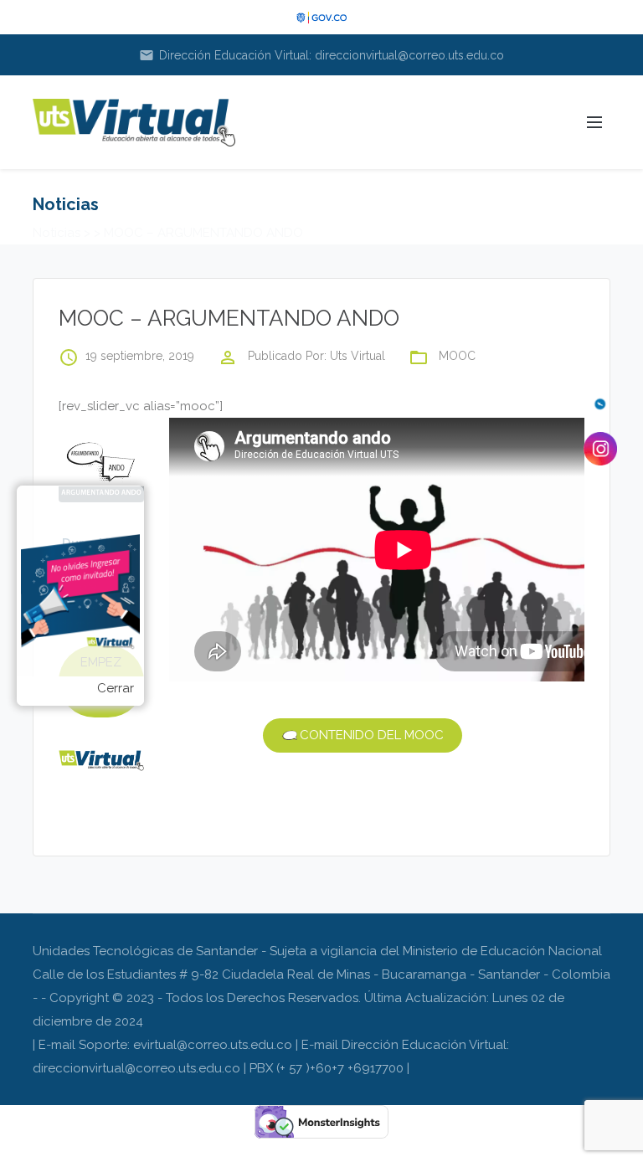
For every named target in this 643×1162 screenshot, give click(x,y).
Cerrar (115, 688)
